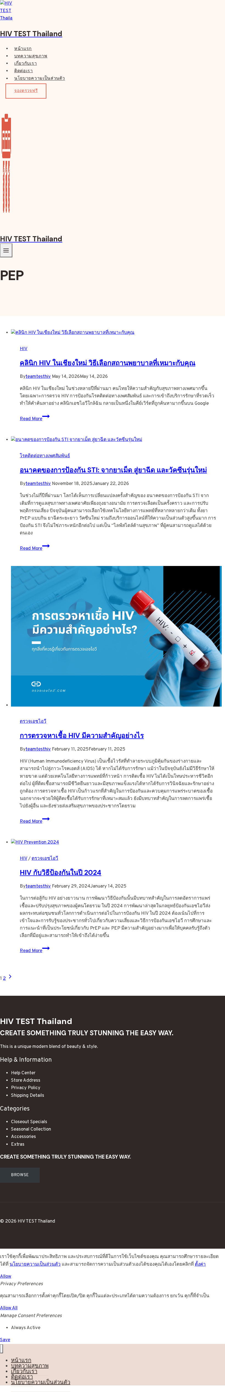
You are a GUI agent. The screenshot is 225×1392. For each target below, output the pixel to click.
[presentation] (118, 333)
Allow (5, 1277)
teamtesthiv (38, 377)
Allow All (9, 1308)
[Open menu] (6, 250)
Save (5, 1340)
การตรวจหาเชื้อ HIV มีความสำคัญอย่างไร (82, 735)
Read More (35, 419)
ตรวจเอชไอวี (33, 722)
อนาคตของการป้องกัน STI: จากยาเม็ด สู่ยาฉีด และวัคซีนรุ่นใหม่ (113, 470)
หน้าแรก (23, 49)
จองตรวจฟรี (26, 91)
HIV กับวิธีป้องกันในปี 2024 (60, 872)
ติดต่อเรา (23, 71)
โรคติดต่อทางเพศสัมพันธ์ (45, 456)
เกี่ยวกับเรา (25, 63)
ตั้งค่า (200, 1265)
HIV (23, 349)
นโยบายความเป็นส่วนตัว (39, 79)
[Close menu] (1, 1348)
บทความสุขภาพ (30, 56)
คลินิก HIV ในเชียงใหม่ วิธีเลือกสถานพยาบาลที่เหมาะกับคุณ (107, 362)
